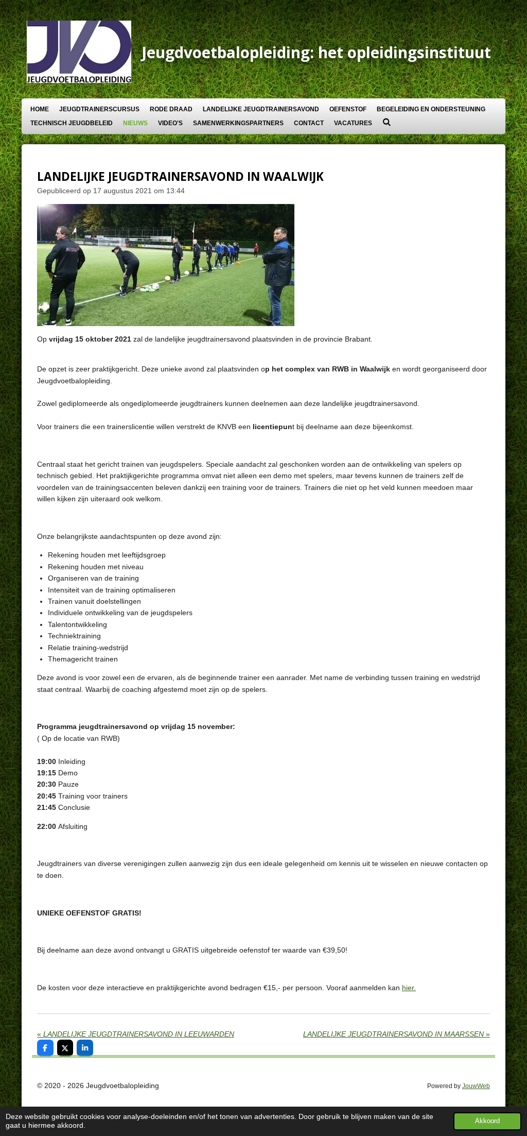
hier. (409, 988)
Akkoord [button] (487, 1121)
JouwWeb (476, 1085)
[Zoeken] (386, 122)
